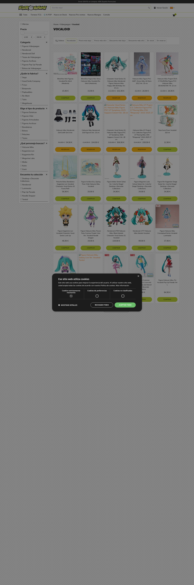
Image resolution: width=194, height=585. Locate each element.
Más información (122, 285)
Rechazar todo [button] (102, 305)
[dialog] (97, 292)
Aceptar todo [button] (125, 305)
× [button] (138, 276)
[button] (67, 305)
